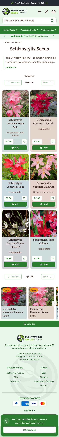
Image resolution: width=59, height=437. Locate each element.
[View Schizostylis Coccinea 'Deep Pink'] (15, 121)
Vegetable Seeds (28, 30)
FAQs (15, 377)
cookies (25, 419)
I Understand (29, 430)
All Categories (47, 30)
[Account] (47, 11)
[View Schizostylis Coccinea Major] (15, 181)
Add (17, 147)
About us (44, 377)
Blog (44, 373)
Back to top (29, 324)
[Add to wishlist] (24, 141)
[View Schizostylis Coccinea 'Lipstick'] (43, 121)
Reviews (44, 385)
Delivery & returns (15, 373)
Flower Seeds (9, 30)
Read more (11, 67)
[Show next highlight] (54, 36)
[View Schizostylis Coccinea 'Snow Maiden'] (15, 239)
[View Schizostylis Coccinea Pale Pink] (43, 181)
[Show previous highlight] (4, 36)
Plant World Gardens (44, 381)
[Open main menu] (40, 11)
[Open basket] (54, 11)
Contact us (15, 381)
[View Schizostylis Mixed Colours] (43, 239)
